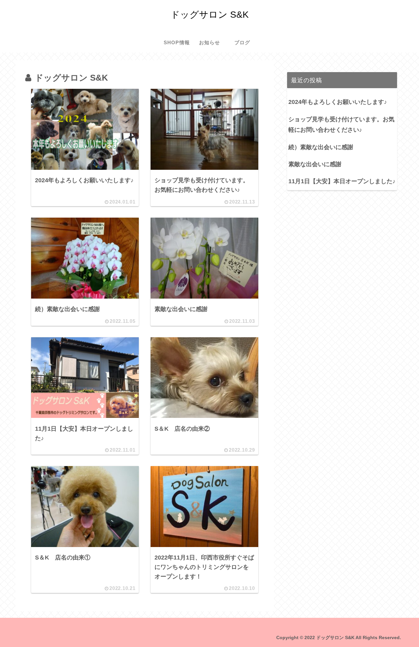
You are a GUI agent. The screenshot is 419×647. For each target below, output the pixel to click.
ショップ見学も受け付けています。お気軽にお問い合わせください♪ (341, 124)
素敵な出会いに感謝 (314, 164)
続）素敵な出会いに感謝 (320, 147)
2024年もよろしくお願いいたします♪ (337, 102)
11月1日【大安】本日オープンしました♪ (341, 181)
